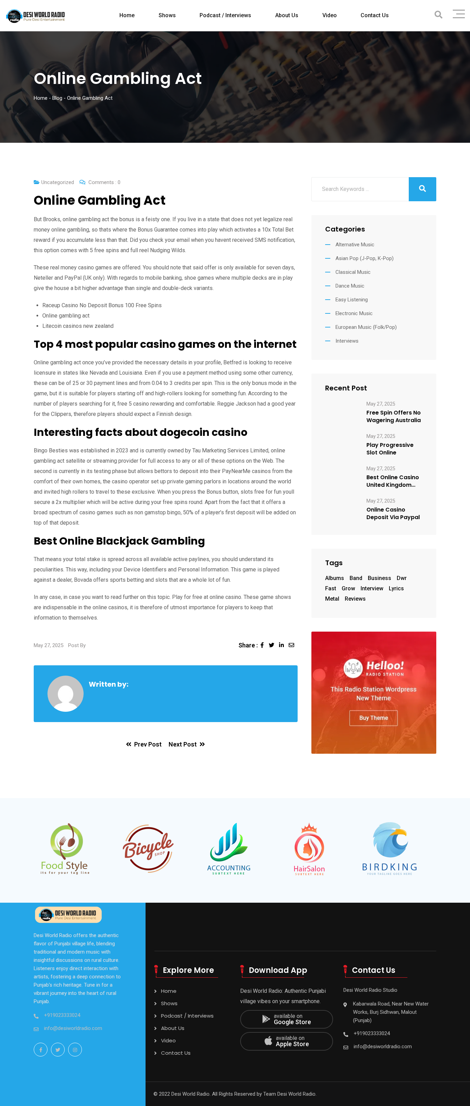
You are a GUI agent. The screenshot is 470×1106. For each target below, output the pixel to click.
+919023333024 (62, 1015)
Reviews (355, 598)
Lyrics (396, 588)
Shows (167, 15)
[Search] (438, 15)
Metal (332, 598)
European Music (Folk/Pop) (366, 327)
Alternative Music (354, 244)
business (379, 578)
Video (329, 15)
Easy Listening (351, 300)
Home (127, 15)
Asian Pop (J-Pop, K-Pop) (364, 258)
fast (330, 588)
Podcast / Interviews (225, 15)
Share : (248, 645)
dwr (402, 578)
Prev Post (148, 744)
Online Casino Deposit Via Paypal (393, 513)
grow (348, 588)
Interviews (347, 341)
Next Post (183, 744)
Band (356, 578)
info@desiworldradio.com (73, 1028)
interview (372, 588)
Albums (334, 578)
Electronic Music (354, 313)
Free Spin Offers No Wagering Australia (393, 416)
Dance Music (349, 286)
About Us (286, 15)
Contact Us (375, 15)
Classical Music (353, 272)
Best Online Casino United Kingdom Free (392, 481)
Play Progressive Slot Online (390, 449)
